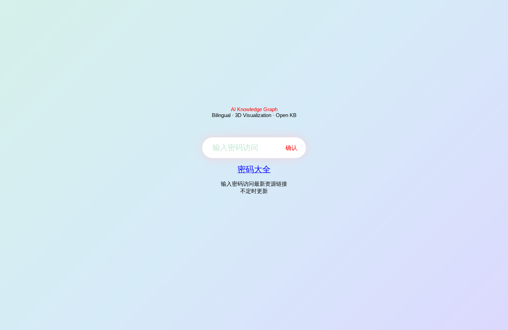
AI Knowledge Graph (254, 109)
